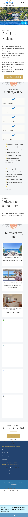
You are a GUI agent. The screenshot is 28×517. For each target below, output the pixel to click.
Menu (24, 3)
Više (8, 511)
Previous (22, 23)
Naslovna (5, 450)
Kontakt (4, 459)
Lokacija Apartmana (8, 456)
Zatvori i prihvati (14, 515)
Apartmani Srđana (7, 468)
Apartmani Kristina (7, 471)
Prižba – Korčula (7, 453)
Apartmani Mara (7, 474)
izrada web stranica (15, 485)
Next (25, 23)
